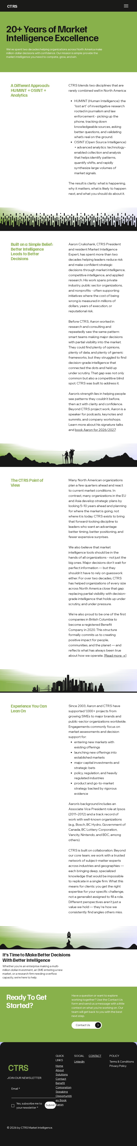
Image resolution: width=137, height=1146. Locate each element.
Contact (61, 1078)
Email (15, 1088)
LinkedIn (79, 1061)
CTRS (12, 6)
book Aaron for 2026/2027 (95, 430)
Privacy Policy (118, 1066)
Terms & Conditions (122, 1061)
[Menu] (126, 6)
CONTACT (95, 1056)
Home (59, 1066)
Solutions (62, 1074)
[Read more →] (115, 655)
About (60, 1070)
